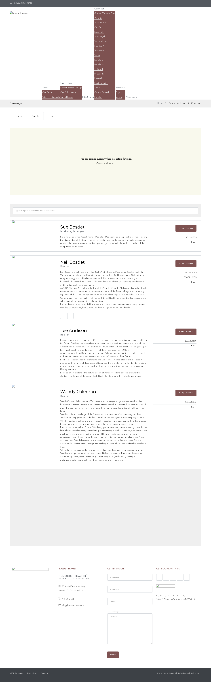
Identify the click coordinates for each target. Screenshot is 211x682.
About (45, 88)
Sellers (119, 97)
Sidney (97, 88)
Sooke (97, 55)
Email (193, 242)
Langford (98, 60)
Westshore (99, 51)
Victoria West (100, 23)
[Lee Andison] (32, 325)
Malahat (98, 97)
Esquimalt (99, 32)
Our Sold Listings (68, 92)
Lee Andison (73, 330)
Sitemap (44, 673)
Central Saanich (101, 92)
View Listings (186, 228)
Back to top (195, 673)
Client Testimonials (51, 97)
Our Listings (66, 83)
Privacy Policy (32, 673)
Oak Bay (98, 27)
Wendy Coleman (78, 391)
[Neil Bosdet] (32, 257)
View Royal (99, 37)
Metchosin (99, 64)
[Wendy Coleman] (32, 386)
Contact (135, 97)
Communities (100, 9)
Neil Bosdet (72, 262)
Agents (35, 116)
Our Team (47, 92)
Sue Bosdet (72, 227)
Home (160, 103)
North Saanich (101, 83)
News (128, 97)
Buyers (119, 92)
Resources (120, 88)
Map (50, 116)
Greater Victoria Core (104, 13)
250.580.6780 (68, 599)
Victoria (98, 18)
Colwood (98, 69)
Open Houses (66, 97)
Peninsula (98, 78)
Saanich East (100, 41)
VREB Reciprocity (16, 673)
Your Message (113, 612)
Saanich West (100, 46)
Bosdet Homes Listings (71, 88)
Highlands (99, 74)
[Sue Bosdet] (32, 221)
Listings (18, 116)
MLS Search (88, 97)
